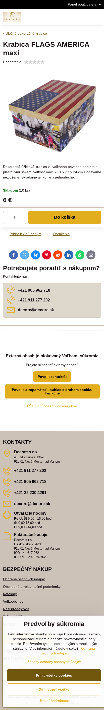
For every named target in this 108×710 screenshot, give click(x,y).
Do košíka (64, 217)
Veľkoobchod (13, 601)
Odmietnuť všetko (54, 689)
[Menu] (98, 17)
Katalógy (10, 594)
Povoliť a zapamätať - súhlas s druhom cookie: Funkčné (52, 391)
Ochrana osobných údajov (24, 579)
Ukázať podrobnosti (54, 701)
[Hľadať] (74, 17)
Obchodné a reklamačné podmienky (32, 587)
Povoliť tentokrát (52, 377)
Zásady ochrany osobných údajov (54, 662)
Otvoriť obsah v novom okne (54, 406)
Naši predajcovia (16, 609)
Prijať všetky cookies (54, 675)
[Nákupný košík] (86, 17)
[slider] (34, 62)
